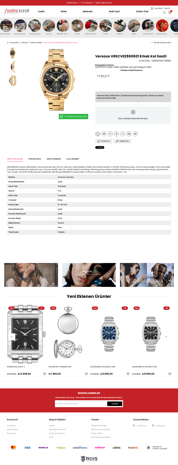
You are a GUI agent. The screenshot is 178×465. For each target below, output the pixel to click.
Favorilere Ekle (44, 374)
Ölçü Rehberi (72, 159)
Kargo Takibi (96, 433)
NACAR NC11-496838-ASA (60, 366)
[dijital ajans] (89, 460)
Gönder (114, 404)
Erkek (64, 11)
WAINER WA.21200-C (16, 366)
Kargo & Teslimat (57, 433)
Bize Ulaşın (12, 433)
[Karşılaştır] (110, 133)
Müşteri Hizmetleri (99, 425)
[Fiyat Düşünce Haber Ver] (122, 133)
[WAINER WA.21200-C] (26, 334)
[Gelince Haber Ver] (135, 133)
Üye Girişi (158, 8)
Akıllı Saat (114, 11)
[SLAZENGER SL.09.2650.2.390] (109, 334)
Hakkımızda (12, 429)
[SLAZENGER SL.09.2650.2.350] (151, 334)
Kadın (41, 11)
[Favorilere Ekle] (97, 133)
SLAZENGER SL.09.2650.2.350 (144, 366)
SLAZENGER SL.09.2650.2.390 (102, 366)
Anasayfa (11, 425)
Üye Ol (167, 8)
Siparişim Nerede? (57, 429)
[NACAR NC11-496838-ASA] (68, 334)
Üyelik (51, 425)
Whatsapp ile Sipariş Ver (76, 116)
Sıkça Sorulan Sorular (100, 429)
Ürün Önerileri (54, 159)
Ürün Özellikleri (15, 159)
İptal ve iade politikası (101, 437)
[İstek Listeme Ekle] (104, 133)
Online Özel (142, 11)
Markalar (88, 11)
